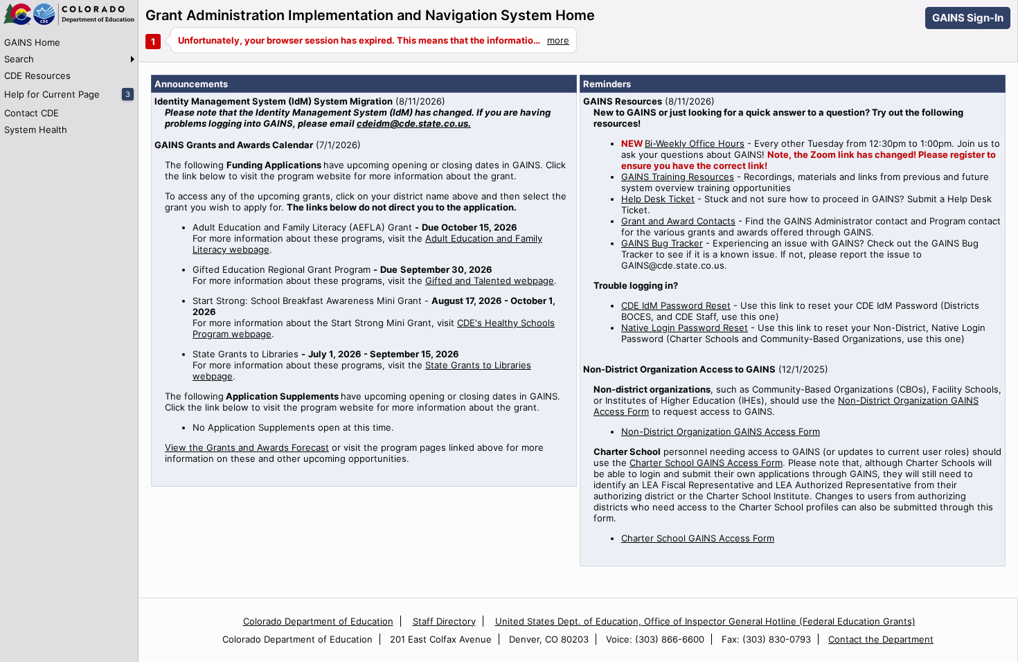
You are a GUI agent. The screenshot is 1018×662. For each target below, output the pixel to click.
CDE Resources (37, 75)
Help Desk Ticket (658, 198)
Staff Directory (444, 621)
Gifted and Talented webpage (489, 280)
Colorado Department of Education (318, 621)
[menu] (69, 86)
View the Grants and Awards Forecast (247, 447)
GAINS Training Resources (677, 176)
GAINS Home (32, 42)
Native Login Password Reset (684, 327)
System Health (35, 129)
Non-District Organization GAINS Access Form (720, 431)
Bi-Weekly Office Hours (694, 143)
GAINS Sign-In (967, 17)
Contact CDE (31, 112)
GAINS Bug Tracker (662, 243)
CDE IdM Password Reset (676, 305)
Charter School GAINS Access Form (706, 462)
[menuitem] (69, 42)
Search (19, 58)
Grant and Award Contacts (678, 220)
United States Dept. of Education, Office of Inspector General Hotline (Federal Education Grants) (705, 621)
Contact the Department (881, 639)
